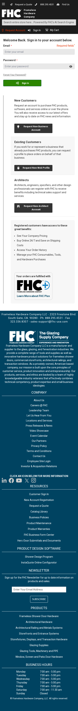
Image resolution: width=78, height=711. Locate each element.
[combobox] (39, 22)
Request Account (15, 30)
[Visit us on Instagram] (33, 480)
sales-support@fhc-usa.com (49, 321)
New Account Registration (39, 500)
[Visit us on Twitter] (26, 480)
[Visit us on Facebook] (11, 480)
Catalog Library (39, 511)
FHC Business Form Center (39, 534)
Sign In (37, 30)
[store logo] (13, 13)
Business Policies (39, 517)
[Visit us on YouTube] (19, 480)
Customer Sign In (39, 494)
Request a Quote (23, 4)
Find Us (65, 4)
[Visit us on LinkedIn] (4, 480)
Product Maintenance (39, 523)
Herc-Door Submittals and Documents (39, 540)
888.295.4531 (47, 4)
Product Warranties (39, 529)
